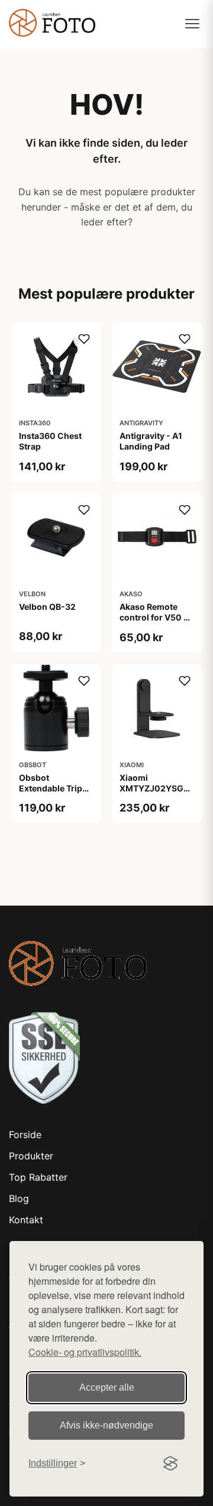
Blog (19, 1198)
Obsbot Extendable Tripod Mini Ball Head (56, 788)
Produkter (31, 1156)
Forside (25, 1134)
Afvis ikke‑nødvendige (106, 1425)
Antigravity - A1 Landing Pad (151, 441)
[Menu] (192, 23)
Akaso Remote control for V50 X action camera (154, 617)
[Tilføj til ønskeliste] (84, 339)
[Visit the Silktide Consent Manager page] (170, 1463)
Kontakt (26, 1220)
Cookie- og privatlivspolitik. (84, 1352)
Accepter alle (106, 1387)
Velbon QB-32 (47, 607)
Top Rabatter (38, 1177)
